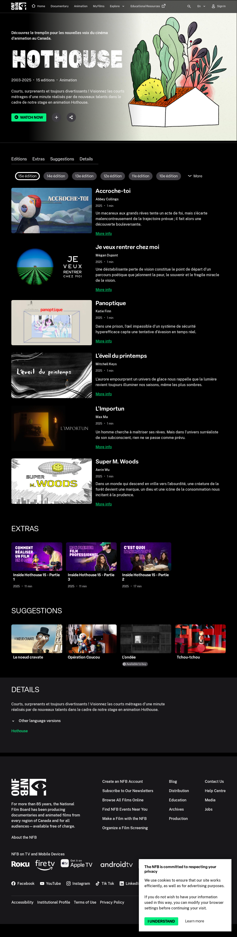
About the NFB (24, 837)
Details (86, 159)
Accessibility (22, 902)
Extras (38, 159)
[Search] (189, 6)
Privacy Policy (112, 902)
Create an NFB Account (122, 781)
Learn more (194, 921)
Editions (19, 159)
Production (178, 818)
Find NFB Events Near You (124, 809)
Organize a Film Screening (125, 828)
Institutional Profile (53, 902)
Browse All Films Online (122, 800)
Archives (176, 809)
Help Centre (215, 791)
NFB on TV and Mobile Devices (38, 854)
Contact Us (214, 781)
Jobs (208, 809)
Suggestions (62, 159)
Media (210, 800)
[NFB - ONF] (18, 6)
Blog (173, 781)
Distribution (179, 791)
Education (177, 800)
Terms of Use (85, 902)
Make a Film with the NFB (124, 818)
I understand (161, 921)
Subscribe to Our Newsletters (127, 791)
